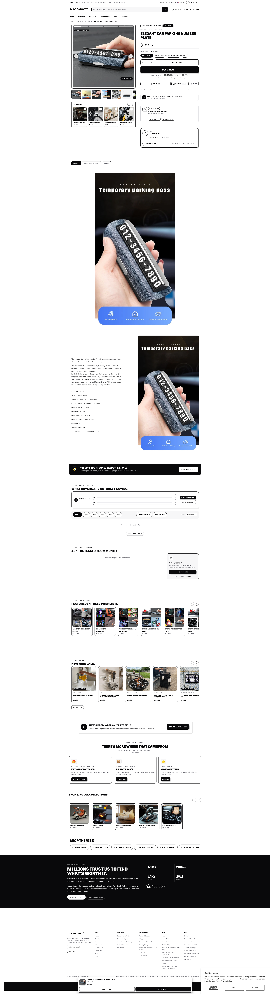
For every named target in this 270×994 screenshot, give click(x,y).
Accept (234, 988)
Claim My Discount (135, 507)
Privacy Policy (226, 981)
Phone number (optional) (116, 481)
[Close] (164, 456)
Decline (255, 988)
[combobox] (112, 486)
